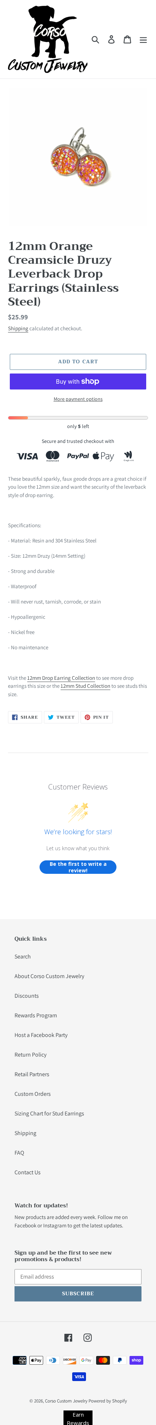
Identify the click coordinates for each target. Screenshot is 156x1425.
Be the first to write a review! (78, 867)
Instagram (54, 1225)
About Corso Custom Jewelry (49, 976)
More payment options (78, 399)
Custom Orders (33, 1094)
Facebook (25, 1225)
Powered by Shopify (108, 1401)
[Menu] (143, 39)
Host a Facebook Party (41, 1035)
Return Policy (30, 1054)
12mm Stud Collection (85, 685)
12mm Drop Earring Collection (61, 677)
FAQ (19, 1152)
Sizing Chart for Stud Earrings (49, 1113)
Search (23, 956)
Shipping (18, 328)
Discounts (27, 996)
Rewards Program (36, 1015)
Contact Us (28, 1172)
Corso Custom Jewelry (66, 1401)
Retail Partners (32, 1074)
